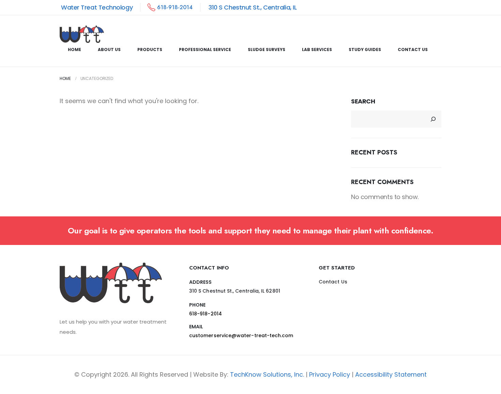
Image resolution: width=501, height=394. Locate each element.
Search (363, 101)
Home (74, 49)
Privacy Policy (329, 374)
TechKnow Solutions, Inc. (267, 374)
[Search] (433, 119)
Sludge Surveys (266, 49)
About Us (109, 49)
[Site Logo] (82, 34)
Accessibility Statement (391, 374)
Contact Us (413, 49)
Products (149, 49)
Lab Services (317, 49)
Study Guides (365, 49)
